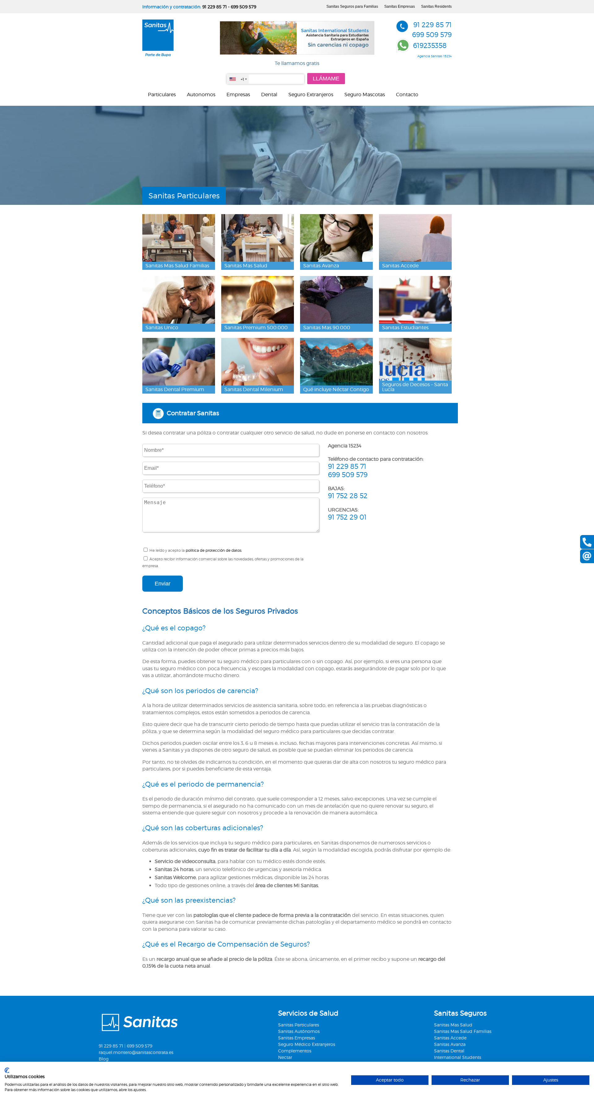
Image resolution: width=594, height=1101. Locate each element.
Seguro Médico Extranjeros (306, 1044)
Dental (269, 94)
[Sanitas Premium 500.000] (257, 300)
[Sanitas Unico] (178, 300)
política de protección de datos (213, 550)
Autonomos (201, 94)
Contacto (407, 94)
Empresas (238, 94)
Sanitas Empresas (399, 6)
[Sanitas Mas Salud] (257, 238)
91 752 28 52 (348, 496)
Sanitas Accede (450, 1037)
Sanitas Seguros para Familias (352, 6)
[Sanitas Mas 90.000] (336, 300)
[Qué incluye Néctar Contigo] (336, 362)
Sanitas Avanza (450, 1044)
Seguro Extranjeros (310, 94)
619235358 (430, 45)
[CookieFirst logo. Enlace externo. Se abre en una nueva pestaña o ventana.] (7, 1070)
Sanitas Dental (449, 1050)
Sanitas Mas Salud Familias (462, 1031)
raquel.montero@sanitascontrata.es (136, 1052)
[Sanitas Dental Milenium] (257, 362)
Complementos (294, 1050)
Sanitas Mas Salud (453, 1024)
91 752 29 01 (347, 517)
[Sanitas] (158, 55)
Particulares (162, 94)
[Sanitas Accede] (415, 238)
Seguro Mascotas (364, 94)
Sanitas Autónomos (299, 1031)
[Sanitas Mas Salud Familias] (178, 238)
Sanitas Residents (436, 6)
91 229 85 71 (214, 6)
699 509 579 (243, 6)
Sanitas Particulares (298, 1024)
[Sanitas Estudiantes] (415, 300)
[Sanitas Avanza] (336, 238)
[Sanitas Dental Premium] (178, 362)
